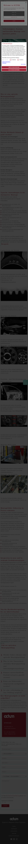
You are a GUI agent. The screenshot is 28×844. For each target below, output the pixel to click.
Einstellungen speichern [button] (14, 67)
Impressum (4, 63)
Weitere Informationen (6, 61)
